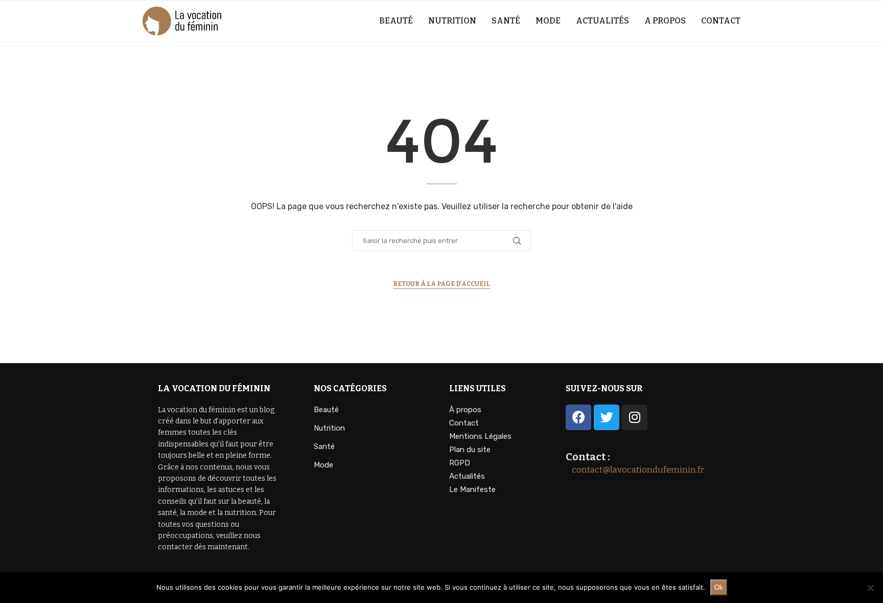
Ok (718, 587)
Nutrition (452, 21)
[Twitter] (606, 417)
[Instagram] (634, 417)
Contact (720, 21)
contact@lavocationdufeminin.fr (635, 469)
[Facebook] (578, 417)
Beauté (396, 21)
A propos (665, 21)
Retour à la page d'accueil (441, 283)
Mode (548, 21)
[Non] (870, 588)
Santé (506, 21)
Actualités (602, 21)
